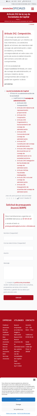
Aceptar (18, 399)
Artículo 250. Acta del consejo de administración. (24, 179)
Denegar (18, 404)
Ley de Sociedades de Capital (17, 91)
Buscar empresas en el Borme (18, 327)
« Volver (31, 24)
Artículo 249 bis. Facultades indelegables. (22, 172)
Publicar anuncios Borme (6, 327)
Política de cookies (11, 413)
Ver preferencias (18, 409)
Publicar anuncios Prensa (6, 341)
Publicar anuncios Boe (6, 334)
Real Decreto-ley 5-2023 (18, 363)
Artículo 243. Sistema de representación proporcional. (25, 110)
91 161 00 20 (27, 1)
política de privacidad (22, 283)
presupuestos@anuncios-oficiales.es (20, 226)
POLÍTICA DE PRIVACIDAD (23, 413)
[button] (34, 380)
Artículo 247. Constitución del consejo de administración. (25, 143)
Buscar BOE (18, 337)
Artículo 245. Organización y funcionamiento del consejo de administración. (24, 125)
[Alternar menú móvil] (32, 8)
